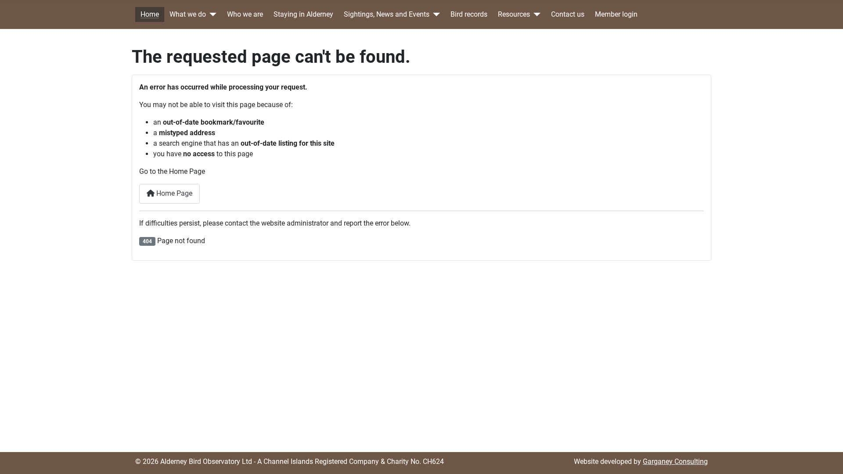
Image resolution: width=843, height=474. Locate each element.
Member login (616, 14)
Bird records (468, 14)
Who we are (245, 14)
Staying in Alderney (303, 14)
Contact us (567, 14)
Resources (514, 14)
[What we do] (211, 14)
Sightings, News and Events (386, 14)
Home (149, 14)
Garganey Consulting (675, 461)
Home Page (173, 193)
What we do (187, 14)
